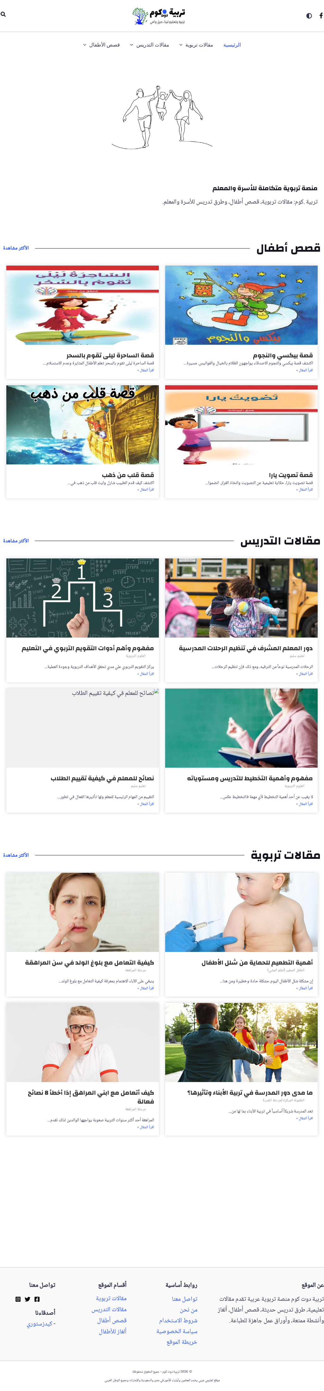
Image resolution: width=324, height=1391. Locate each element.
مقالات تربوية (111, 1298)
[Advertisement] (162, 1220)
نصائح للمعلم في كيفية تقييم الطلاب (102, 778)
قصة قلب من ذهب (128, 475)
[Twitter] (27, 1299)
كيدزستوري (39, 1324)
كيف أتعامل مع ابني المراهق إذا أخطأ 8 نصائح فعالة (91, 1097)
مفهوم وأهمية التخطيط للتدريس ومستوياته (250, 778)
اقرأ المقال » (304, 371)
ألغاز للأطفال (113, 1332)
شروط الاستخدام (178, 1321)
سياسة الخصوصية (176, 1331)
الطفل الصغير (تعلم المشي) (285, 970)
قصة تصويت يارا (291, 475)
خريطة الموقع (181, 1342)
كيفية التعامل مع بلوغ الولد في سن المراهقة (89, 962)
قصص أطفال (112, 1321)
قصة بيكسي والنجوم (283, 355)
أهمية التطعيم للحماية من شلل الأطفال (257, 962)
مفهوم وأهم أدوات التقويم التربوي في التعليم (88, 648)
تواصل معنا (184, 1299)
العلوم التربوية (136, 656)
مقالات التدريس (109, 1310)
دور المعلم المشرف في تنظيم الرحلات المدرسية (246, 648)
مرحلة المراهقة (135, 970)
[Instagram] (18, 1299)
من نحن (188, 1310)
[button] (3, 16)
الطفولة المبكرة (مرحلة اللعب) (283, 1100)
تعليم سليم (297, 656)
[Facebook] (321, 15)
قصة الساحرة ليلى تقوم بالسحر (110, 355)
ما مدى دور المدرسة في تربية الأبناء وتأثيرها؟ (250, 1092)
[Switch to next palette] (309, 16)
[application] (182, 45)
